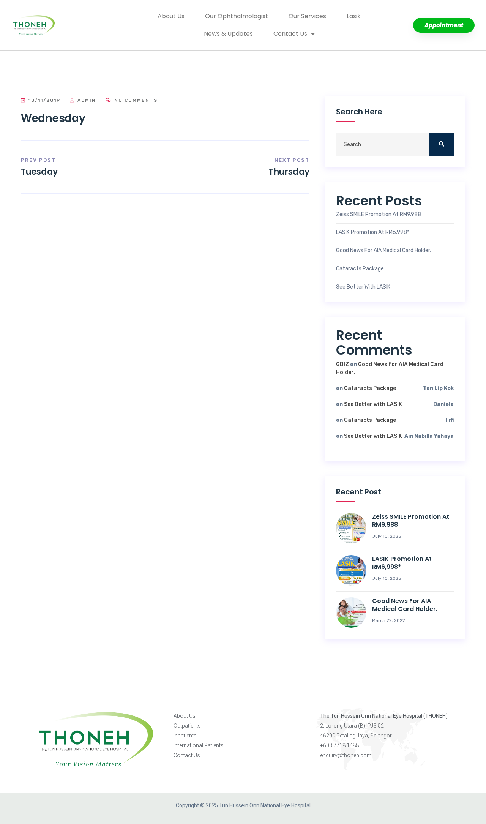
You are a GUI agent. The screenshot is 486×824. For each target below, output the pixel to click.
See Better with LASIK (363, 287)
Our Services (307, 16)
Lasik (354, 16)
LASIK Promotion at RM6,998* (372, 232)
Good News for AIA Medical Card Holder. (383, 250)
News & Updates (228, 33)
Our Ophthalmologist (236, 16)
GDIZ (342, 364)
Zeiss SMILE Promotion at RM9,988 (378, 214)
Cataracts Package (360, 269)
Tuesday (39, 172)
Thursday (288, 172)
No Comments (135, 100)
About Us (171, 16)
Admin (86, 100)
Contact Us (290, 33)
